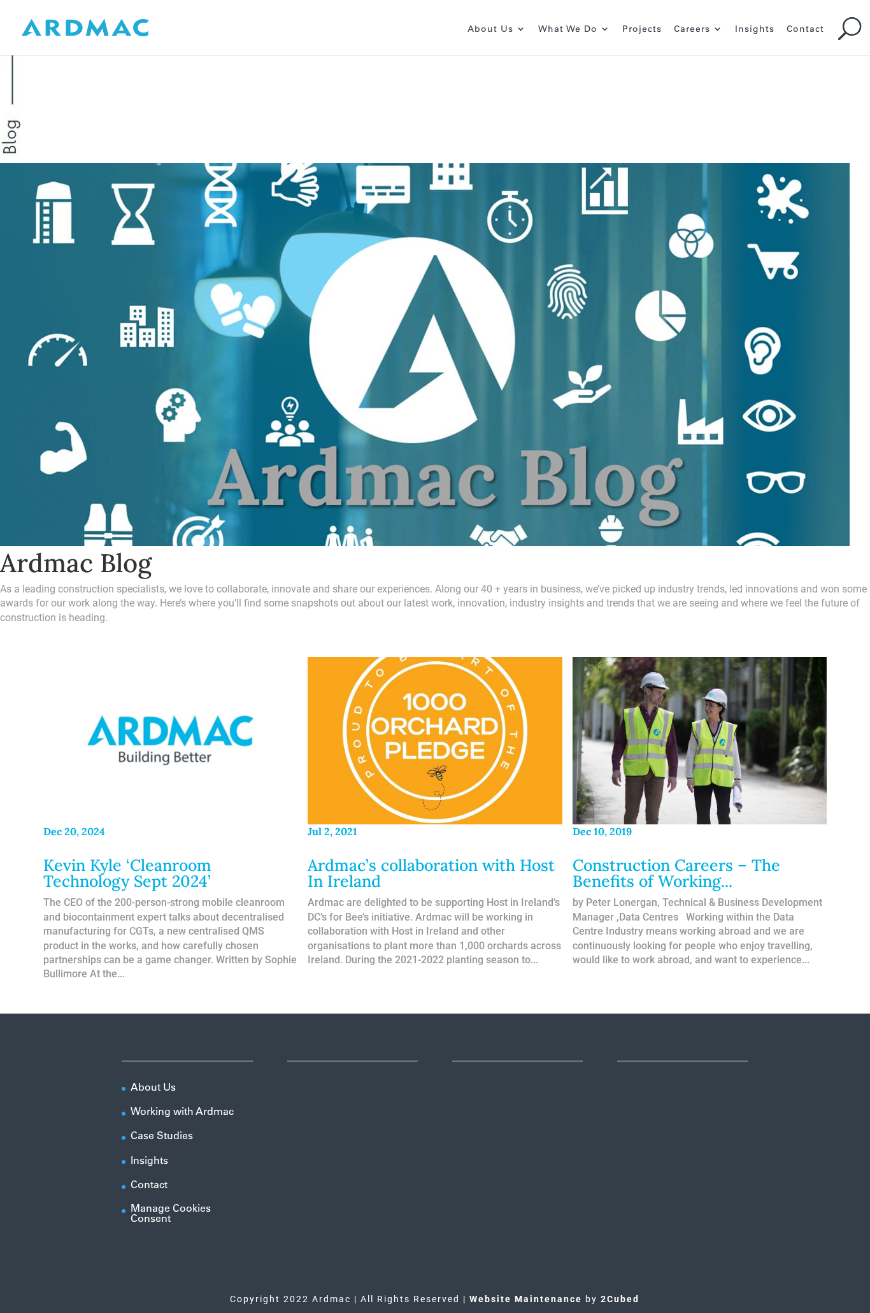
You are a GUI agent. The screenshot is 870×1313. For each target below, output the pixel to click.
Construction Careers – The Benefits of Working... (676, 873)
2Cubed (620, 1299)
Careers (692, 29)
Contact (805, 29)
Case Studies (162, 1135)
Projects (642, 29)
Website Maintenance (525, 1299)
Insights (754, 29)
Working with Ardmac (182, 1111)
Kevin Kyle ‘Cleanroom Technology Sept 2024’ (127, 873)
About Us (490, 29)
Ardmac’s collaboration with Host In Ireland (431, 873)
